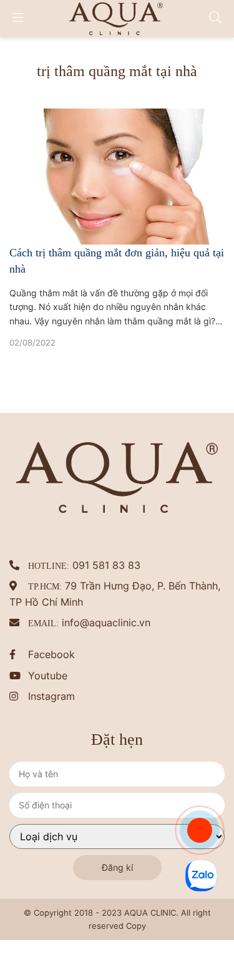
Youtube (47, 649)
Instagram (51, 670)
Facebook (51, 629)
